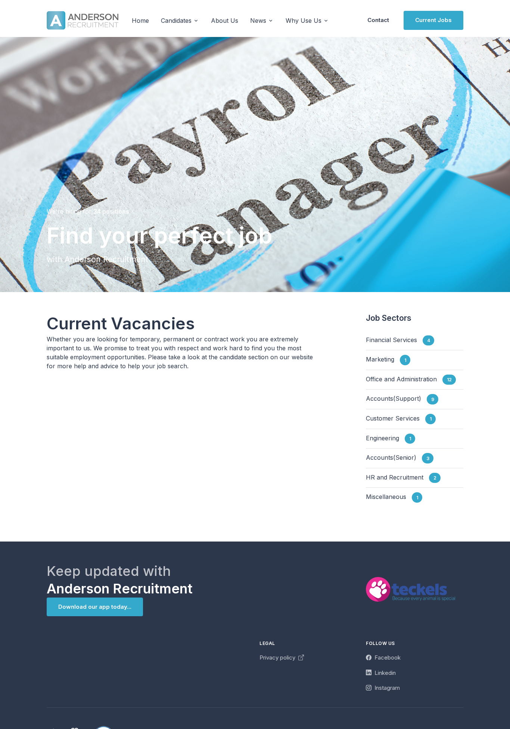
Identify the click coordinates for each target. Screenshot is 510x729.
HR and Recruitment (401, 477)
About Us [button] (224, 20)
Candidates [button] (176, 20)
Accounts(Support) (400, 399)
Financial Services (398, 340)
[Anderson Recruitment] (82, 20)
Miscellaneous (392, 497)
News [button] (258, 20)
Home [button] (140, 20)
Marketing (386, 359)
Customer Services (399, 418)
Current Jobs (433, 20)
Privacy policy (278, 657)
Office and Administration (409, 379)
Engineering (388, 438)
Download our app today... (94, 606)
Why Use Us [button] (303, 20)
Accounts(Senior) (397, 458)
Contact (378, 20)
